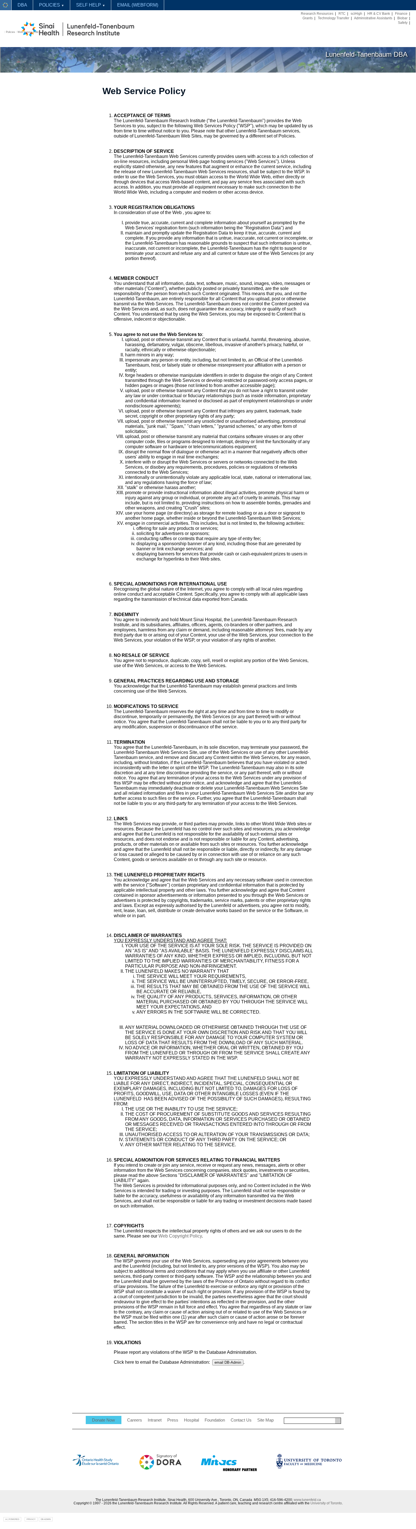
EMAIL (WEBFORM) (137, 5)
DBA (22, 5)
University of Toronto (326, 1503)
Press (172, 1420)
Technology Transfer (333, 18)
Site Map (265, 1420)
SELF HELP (90, 5)
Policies (10, 32)
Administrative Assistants (373, 18)
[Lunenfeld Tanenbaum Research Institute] (5, 5)
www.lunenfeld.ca (307, 1499)
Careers (134, 1420)
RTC (342, 14)
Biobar (402, 18)
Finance (401, 14)
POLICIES (51, 5)
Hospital (191, 1420)
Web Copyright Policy (180, 1236)
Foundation (215, 1420)
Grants (308, 18)
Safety (403, 23)
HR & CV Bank (378, 14)
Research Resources (317, 14)
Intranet (155, 1420)
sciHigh (356, 14)
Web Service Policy (29, 32)
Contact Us (241, 1420)
